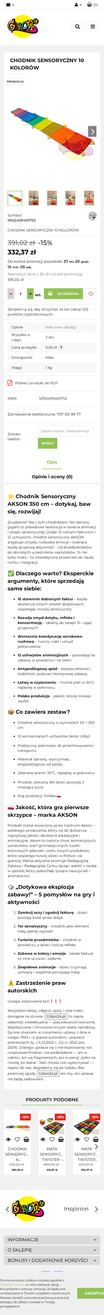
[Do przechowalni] (91, 293)
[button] (52, 1240)
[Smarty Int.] (76, 1209)
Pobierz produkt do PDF (36, 383)
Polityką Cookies (12, 1284)
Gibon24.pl (56, 1016)
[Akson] (92, 215)
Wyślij (48, 443)
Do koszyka (68, 294)
